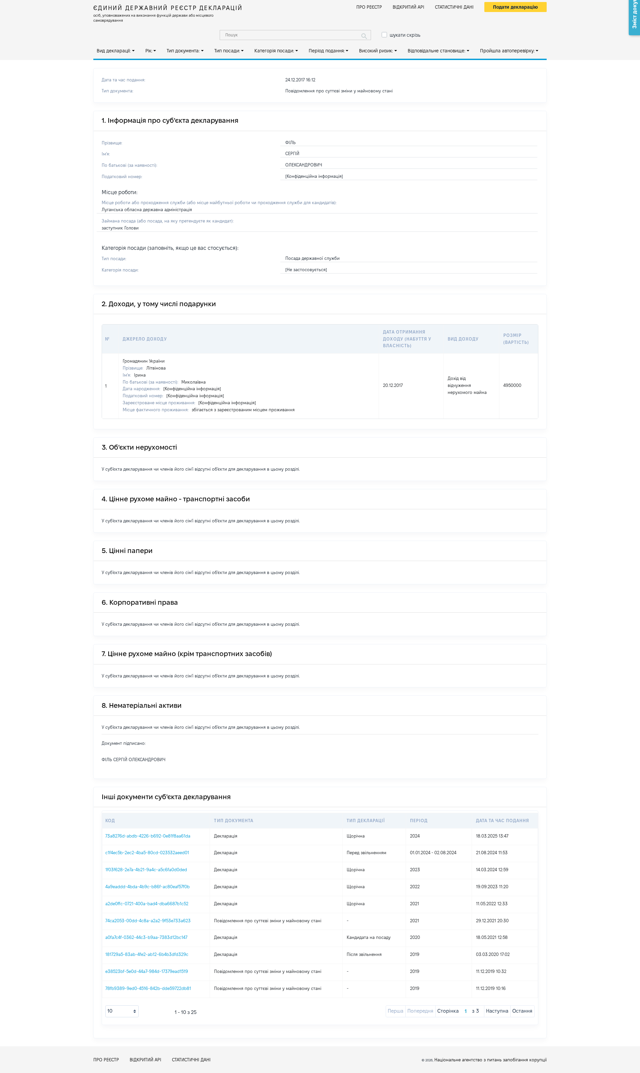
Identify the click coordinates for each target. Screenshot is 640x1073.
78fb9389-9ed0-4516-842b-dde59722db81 (148, 988)
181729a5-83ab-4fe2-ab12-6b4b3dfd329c (146, 954)
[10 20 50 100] (122, 1011)
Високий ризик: (376, 50)
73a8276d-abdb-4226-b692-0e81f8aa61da (147, 836)
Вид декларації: (114, 50)
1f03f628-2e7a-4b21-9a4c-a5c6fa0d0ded (146, 869)
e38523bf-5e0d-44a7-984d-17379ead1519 (146, 971)
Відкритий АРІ (408, 7)
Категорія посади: (274, 50)
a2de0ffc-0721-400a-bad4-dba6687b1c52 (146, 903)
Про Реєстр (369, 7)
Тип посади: (227, 50)
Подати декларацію (515, 7)
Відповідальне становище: (436, 50)
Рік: (148, 50)
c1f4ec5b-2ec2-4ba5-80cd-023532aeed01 (147, 852)
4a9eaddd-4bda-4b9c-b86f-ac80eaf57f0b (147, 886)
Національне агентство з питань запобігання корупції (490, 1059)
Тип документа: (183, 50)
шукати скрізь (405, 35)
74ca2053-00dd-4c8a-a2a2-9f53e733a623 (148, 920)
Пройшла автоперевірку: (507, 50)
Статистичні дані (454, 7)
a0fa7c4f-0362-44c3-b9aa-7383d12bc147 (146, 937)
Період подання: (327, 50)
